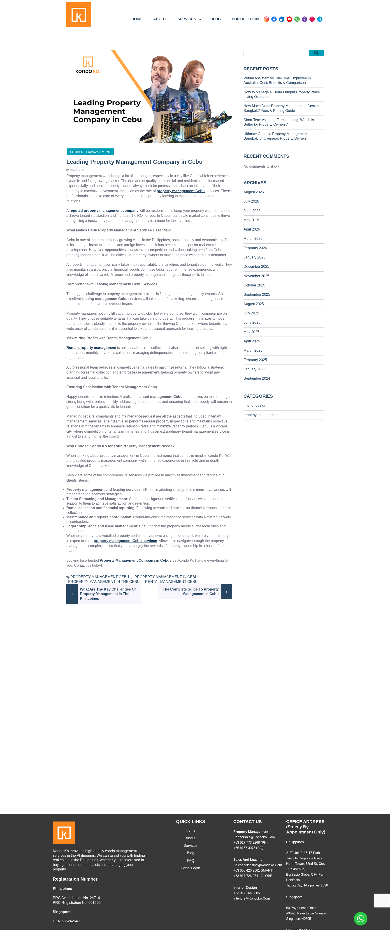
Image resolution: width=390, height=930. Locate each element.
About (159, 19)
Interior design (255, 405)
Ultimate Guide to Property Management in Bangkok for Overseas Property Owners (277, 136)
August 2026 (254, 192)
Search (316, 53)
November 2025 (256, 276)
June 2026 (252, 211)
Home (136, 19)
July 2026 (251, 201)
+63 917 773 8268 (246, 842)
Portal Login (245, 19)
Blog (215, 19)
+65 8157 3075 (244, 848)
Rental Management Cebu (171, 582)
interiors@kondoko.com (251, 898)
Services (186, 19)
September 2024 (257, 378)
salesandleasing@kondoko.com (257, 865)
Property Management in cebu (166, 577)
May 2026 (251, 220)
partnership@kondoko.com (254, 837)
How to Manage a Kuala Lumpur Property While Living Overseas (282, 94)
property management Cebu (99, 577)
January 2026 (254, 257)
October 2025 (254, 285)
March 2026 (253, 238)
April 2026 (252, 229)
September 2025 (257, 294)
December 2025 (256, 266)
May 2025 (251, 332)
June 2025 (252, 322)
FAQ (190, 861)
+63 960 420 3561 (246, 870)
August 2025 (254, 304)
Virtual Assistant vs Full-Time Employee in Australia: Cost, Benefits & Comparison (277, 80)
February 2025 (255, 360)
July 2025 (251, 313)
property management (90, 152)
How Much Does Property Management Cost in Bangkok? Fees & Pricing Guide (281, 108)
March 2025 (253, 350)
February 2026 (255, 248)
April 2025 (252, 341)
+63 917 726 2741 (246, 876)
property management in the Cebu (104, 582)
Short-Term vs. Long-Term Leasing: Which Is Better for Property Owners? (279, 122)
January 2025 (254, 369)
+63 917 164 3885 (246, 893)
